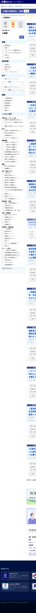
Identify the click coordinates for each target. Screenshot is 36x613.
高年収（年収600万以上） (13, 130)
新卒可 (7, 222)
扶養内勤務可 (9, 265)
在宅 (6, 246)
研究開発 (8, 103)
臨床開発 (8, 105)
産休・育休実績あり (11, 203)
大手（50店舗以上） (11, 198)
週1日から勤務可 (10, 180)
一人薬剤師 (8, 229)
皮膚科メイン (9, 236)
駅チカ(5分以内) (10, 166)
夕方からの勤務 (10, 157)
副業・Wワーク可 (10, 214)
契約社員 (8, 67)
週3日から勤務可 (10, 185)
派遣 (6, 69)
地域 (5, 27)
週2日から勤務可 (10, 182)
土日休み (8, 173)
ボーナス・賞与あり (11, 138)
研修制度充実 (9, 208)
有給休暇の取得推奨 (11, 187)
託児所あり (8, 205)
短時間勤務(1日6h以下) (12, 154)
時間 (20, 27)
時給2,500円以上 (10, 133)
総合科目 (8, 231)
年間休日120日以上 (11, 177)
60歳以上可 (8, 217)
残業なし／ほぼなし (11, 142)
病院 (6, 48)
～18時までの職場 (10, 149)
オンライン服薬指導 (11, 243)
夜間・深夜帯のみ (10, 159)
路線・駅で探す (19, 6)
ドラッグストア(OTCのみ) (13, 52)
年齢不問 (8, 219)
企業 (6, 55)
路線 (13, 27)
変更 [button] (21, 37)
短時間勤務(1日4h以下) (12, 152)
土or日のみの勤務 (10, 161)
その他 (7, 57)
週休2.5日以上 (9, 175)
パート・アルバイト (11, 72)
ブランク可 (8, 262)
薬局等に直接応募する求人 (13, 120)
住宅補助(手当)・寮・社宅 (13, 210)
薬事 (6, 110)
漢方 (6, 241)
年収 (12, 79)
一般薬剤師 (8, 98)
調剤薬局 (8, 45)
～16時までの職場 (10, 144)
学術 (6, 108)
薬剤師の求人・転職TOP (7, 6)
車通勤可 (8, 168)
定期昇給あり (9, 135)
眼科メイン (8, 233)
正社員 (7, 64)
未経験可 (8, 224)
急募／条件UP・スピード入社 (14, 126)
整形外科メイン (10, 238)
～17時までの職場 (10, 147)
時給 (12, 87)
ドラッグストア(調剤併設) (13, 50)
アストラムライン (29, 6)
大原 (32, 531)
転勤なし (8, 194)
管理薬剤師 (8, 100)
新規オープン (9, 196)
